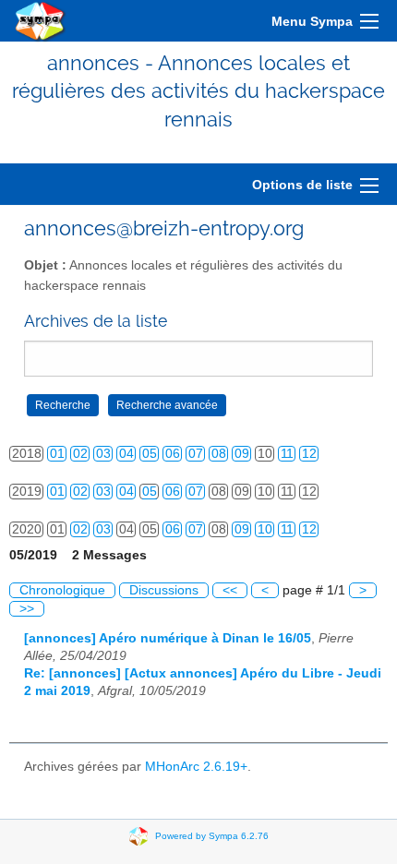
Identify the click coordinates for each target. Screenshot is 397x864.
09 (242, 454)
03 (103, 454)
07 (195, 454)
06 (172, 454)
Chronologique (62, 590)
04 (126, 454)
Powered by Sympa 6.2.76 (212, 836)
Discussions (163, 590)
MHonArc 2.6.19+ (196, 767)
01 (57, 454)
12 (309, 454)
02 (80, 454)
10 (265, 529)
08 (218, 454)
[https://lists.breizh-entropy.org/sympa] (40, 21)
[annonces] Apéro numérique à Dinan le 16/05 (167, 638)
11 (287, 454)
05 (149, 454)
